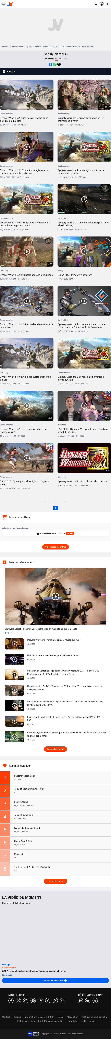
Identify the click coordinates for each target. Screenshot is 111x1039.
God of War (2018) (23, 841)
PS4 (60, 59)
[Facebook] (11, 1000)
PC (11, 46)
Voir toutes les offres (55, 547)
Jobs (91, 1021)
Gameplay (83, 222)
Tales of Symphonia (23, 815)
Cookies (23, 1021)
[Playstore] (80, 1000)
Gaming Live (82, 324)
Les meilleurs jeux (55, 881)
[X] (18, 1000)
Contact (6, 1017)
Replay (75, 273)
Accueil (5, 46)
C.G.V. (60, 1017)
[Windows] (95, 1000)
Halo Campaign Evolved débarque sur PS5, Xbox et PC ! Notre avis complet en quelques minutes (64, 688)
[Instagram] (25, 1000)
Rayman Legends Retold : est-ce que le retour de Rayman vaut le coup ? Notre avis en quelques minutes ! (66, 734)
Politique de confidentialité (94, 1017)
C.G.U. (51, 1017)
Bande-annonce (24, 117)
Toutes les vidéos (55, 749)
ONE (65, 59)
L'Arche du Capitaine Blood (27, 828)
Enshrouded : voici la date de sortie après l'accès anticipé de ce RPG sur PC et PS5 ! (64, 719)
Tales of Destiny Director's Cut (29, 789)
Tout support (49, 59)
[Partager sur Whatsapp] (55, 64)
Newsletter (73, 1021)
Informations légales (35, 1017)
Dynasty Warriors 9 (33, 46)
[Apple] (87, 1000)
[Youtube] (33, 1000)
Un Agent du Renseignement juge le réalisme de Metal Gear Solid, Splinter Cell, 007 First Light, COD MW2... (65, 703)
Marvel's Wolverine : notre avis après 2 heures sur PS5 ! (53, 640)
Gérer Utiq (36, 1021)
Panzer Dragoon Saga (24, 776)
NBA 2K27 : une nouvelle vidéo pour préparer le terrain (53, 655)
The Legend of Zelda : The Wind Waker (32, 867)
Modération (72, 1017)
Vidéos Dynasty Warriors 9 (53, 46)
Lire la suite (7, 975)
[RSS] (40, 1000)
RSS (84, 1021)
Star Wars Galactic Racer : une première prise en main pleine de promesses (41, 629)
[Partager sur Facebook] (50, 64)
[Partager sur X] (59, 64)
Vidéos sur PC (19, 46)
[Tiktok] (47, 1000)
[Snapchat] (62, 1000)
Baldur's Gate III (21, 802)
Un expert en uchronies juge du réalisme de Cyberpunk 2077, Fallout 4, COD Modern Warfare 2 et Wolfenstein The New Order (63, 672)
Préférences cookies (54, 1021)
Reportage (83, 428)
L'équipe (17, 1017)
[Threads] (55, 1000)
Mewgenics (19, 854)
